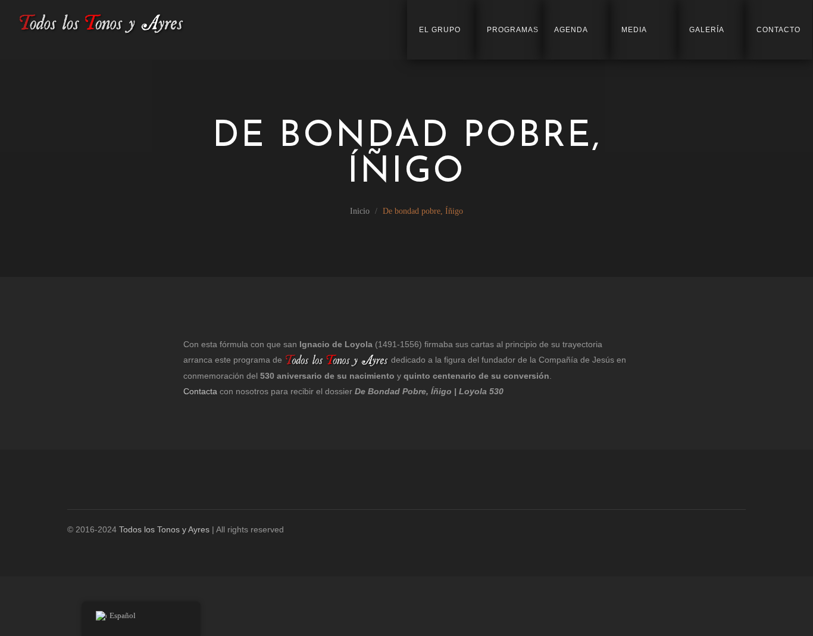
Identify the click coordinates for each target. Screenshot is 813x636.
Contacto (778, 30)
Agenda (571, 30)
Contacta (200, 391)
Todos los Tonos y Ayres (164, 529)
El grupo (440, 30)
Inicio (360, 211)
